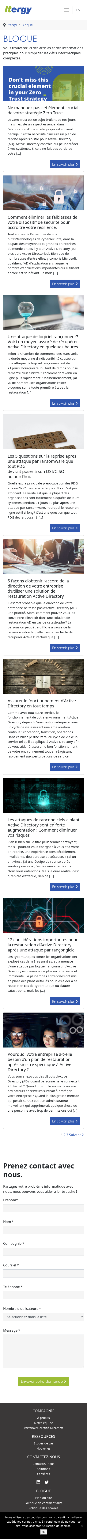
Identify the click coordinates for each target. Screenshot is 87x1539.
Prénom (10, 1200)
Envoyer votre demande (42, 1381)
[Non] (82, 1525)
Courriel (11, 1265)
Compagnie (13, 1243)
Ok (43, 1532)
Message (11, 1330)
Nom (8, 1221)
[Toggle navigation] (66, 10)
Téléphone (13, 1287)
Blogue (27, 25)
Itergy (12, 25)
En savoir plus (64, 164)
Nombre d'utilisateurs (22, 1308)
